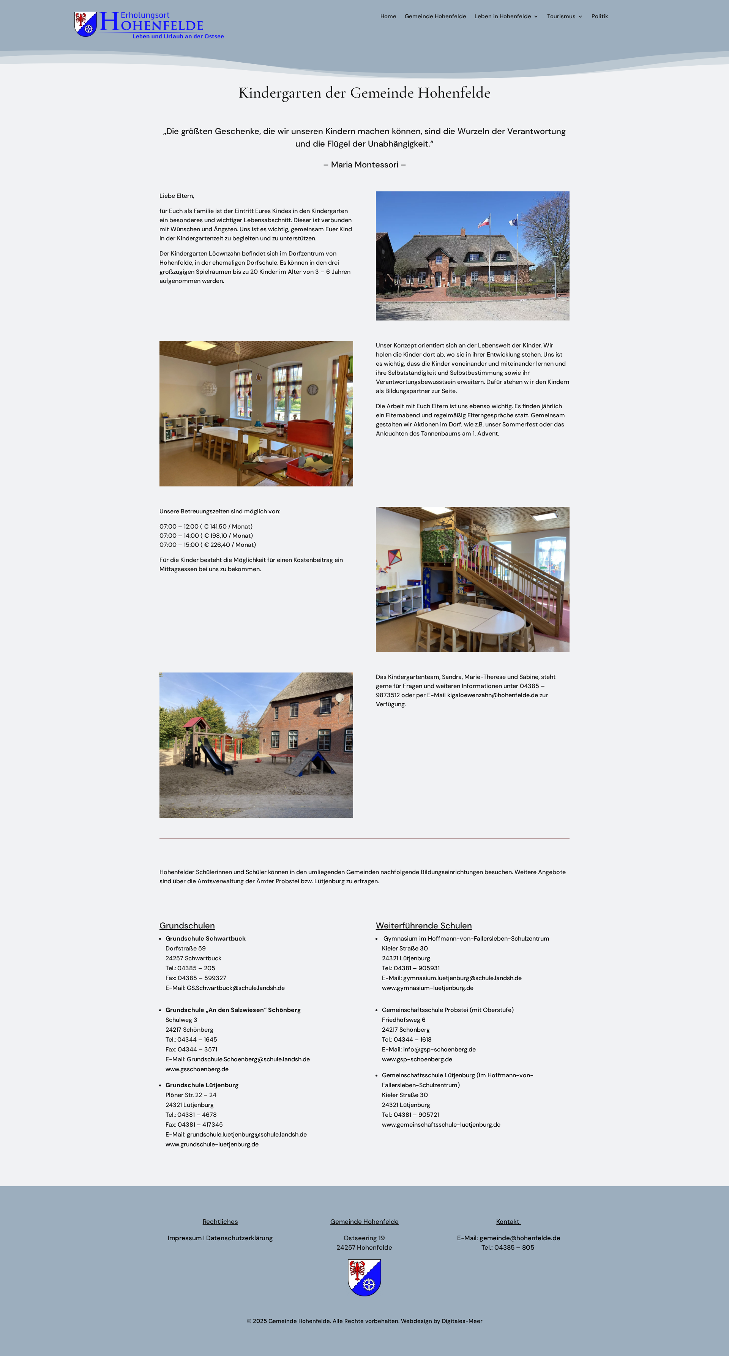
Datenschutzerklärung (239, 1238)
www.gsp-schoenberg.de (417, 1059)
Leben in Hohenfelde (503, 17)
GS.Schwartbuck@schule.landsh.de (236, 988)
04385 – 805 (515, 1247)
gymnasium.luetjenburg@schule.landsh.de (462, 978)
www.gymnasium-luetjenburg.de (427, 988)
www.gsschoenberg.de (197, 1069)
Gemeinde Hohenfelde (435, 17)
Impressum (185, 1238)
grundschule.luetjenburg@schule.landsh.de (247, 1134)
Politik (600, 17)
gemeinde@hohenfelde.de (520, 1238)
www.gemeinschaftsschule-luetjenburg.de (441, 1125)
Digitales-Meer (462, 1321)
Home (388, 17)
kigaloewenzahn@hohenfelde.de (493, 695)
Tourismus (561, 17)
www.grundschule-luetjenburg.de (212, 1144)
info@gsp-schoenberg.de (439, 1049)
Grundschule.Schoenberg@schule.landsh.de (248, 1059)
